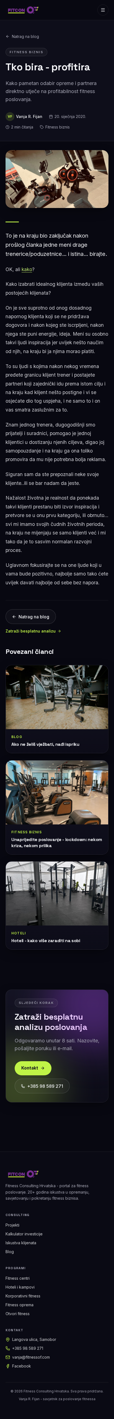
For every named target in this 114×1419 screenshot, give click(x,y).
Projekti (12, 1225)
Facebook (21, 1366)
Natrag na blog (25, 36)
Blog (10, 1251)
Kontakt (29, 1068)
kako (27, 269)
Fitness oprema (19, 1304)
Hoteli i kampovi (20, 1287)
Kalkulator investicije (24, 1234)
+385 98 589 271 (45, 1086)
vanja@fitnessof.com (31, 1357)
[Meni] (102, 10)
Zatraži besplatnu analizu (31, 631)
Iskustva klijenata (21, 1242)
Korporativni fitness (23, 1296)
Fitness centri (18, 1278)
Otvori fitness (18, 1313)
